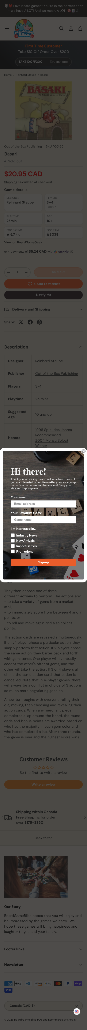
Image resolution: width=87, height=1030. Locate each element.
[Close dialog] (83, 451)
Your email (18, 497)
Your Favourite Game (26, 513)
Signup (43, 562)
